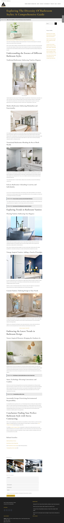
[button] (61, 4)
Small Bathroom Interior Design (13, 445)
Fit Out (30, 40)
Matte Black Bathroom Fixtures (11, 440)
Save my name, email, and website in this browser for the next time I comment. (19, 493)
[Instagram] (7, 510)
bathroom (27, 40)
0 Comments (32, 40)
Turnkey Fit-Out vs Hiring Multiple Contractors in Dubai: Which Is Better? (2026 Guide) (51, 46)
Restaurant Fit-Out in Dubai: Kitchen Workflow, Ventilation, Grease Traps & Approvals (51, 35)
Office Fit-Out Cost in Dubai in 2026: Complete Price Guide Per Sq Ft (51, 40)
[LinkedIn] (9, 510)
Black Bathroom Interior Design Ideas (12, 443)
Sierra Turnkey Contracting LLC (11, 40)
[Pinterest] (11, 510)
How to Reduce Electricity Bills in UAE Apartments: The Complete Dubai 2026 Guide (51, 57)
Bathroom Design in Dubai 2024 (24, 328)
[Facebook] (4, 510)
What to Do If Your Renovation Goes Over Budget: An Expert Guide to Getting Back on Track (51, 51)
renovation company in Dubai (14, 427)
